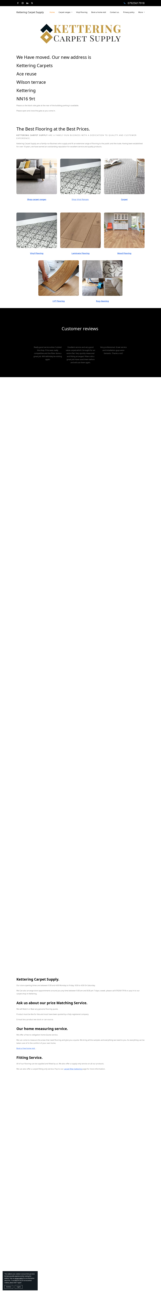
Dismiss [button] (8, 1287)
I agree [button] (19, 1287)
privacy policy (19, 1278)
